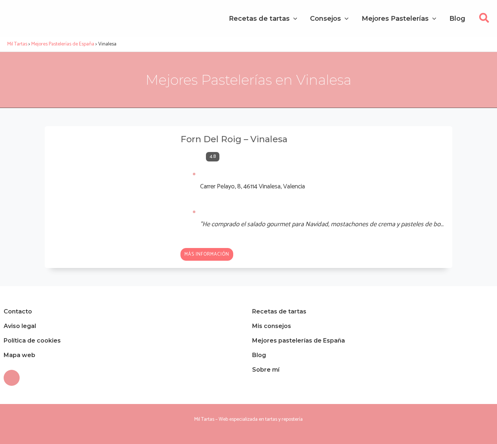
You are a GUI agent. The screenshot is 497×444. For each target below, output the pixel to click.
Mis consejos (271, 326)
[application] (293, 18)
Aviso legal (20, 326)
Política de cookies (32, 340)
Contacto (18, 311)
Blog (259, 355)
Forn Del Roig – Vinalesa (233, 139)
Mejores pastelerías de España (298, 340)
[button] (484, 20)
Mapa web (19, 355)
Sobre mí (265, 369)
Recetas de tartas (279, 311)
